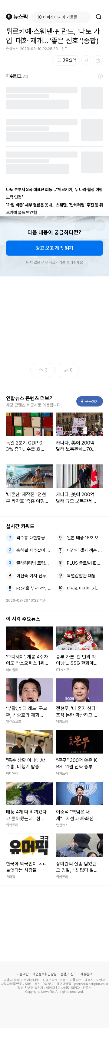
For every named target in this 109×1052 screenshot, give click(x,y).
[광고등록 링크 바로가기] (100, 76)
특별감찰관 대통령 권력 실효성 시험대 (85, 576)
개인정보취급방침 (44, 974)
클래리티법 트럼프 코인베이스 (34, 563)
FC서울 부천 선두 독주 (34, 588)
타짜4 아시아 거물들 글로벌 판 (85, 588)
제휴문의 (87, 974)
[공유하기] (98, 60)
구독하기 (89, 401)
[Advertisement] (54, 1040)
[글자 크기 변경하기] (86, 60)
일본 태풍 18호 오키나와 (85, 537)
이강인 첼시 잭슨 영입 (85, 550)
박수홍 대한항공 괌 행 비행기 (34, 537)
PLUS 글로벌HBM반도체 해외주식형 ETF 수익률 (85, 563)
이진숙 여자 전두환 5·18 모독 (34, 576)
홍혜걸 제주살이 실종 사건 (34, 550)
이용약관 (22, 974)
